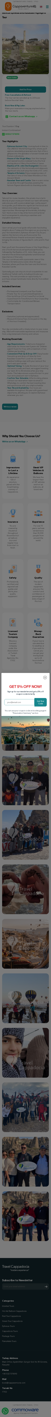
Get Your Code (40, 702)
